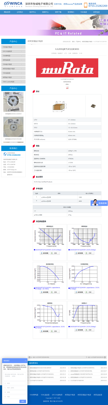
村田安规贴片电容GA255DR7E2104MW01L (82, 368)
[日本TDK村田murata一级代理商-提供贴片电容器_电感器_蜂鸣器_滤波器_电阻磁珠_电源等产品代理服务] (13, 4)
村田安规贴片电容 (9, 69)
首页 (73, 41)
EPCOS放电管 (7, 51)
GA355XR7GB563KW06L (42, 357)
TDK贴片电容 (7, 64)
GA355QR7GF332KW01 (36, 380)
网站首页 (7, 12)
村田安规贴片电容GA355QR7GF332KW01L (42, 374)
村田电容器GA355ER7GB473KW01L (40, 371)
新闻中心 (45, 12)
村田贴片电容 (7, 77)
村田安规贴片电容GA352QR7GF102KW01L (42, 377)
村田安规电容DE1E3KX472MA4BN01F (40, 368)
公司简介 (20, 12)
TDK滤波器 (6, 73)
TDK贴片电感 (7, 47)
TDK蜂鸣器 (6, 55)
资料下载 (58, 12)
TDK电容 (83, 12)
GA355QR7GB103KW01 (97, 357)
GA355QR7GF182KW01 (77, 380)
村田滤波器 (6, 60)
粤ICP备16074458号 (56, 401)
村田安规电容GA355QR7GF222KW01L (81, 377)
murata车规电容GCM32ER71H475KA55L (82, 374)
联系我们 (71, 12)
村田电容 (96, 12)
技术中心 (33, 12)
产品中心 (13, 41)
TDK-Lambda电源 (8, 82)
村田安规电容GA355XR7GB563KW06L (81, 371)
